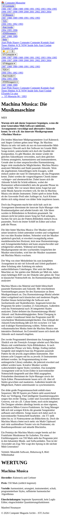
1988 (15, 9)
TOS (5, 21)
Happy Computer (21, 42)
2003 (43, 11)
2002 (38, 11)
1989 (21, 9)
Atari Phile (7, 42)
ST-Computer (8, 6)
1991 (32, 9)
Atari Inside (8, 27)
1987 (10, 9)
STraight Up (7, 48)
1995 (54, 9)
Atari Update (45, 45)
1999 (21, 11)
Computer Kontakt (39, 42)
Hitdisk (11, 45)
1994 (49, 9)
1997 (10, 11)
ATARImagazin (9, 33)
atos (16, 48)
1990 (26, 9)
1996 (4, 11)
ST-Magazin (8, 15)
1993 (43, 9)
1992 (38, 9)
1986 (4, 9)
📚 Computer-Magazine (13, 2)
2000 (26, 11)
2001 (32, 11)
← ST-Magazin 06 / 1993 (14, 96)
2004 (48, 11)
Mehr (5, 39)
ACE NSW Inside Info (27, 45)
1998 (15, 11)
